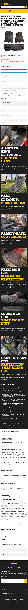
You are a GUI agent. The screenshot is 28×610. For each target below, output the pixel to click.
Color (2, 108)
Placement (3, 113)
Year (2, 68)
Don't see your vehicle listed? (8, 90)
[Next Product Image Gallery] (27, 41)
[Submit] (25, 581)
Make (2, 74)
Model (2, 79)
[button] (14, 431)
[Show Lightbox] (14, 40)
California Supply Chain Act (9, 603)
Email (2, 578)
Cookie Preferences (20, 603)
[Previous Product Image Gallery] (1, 41)
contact (3, 457)
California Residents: (11, 544)
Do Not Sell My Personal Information (14, 601)
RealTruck (16, 596)
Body (2, 84)
